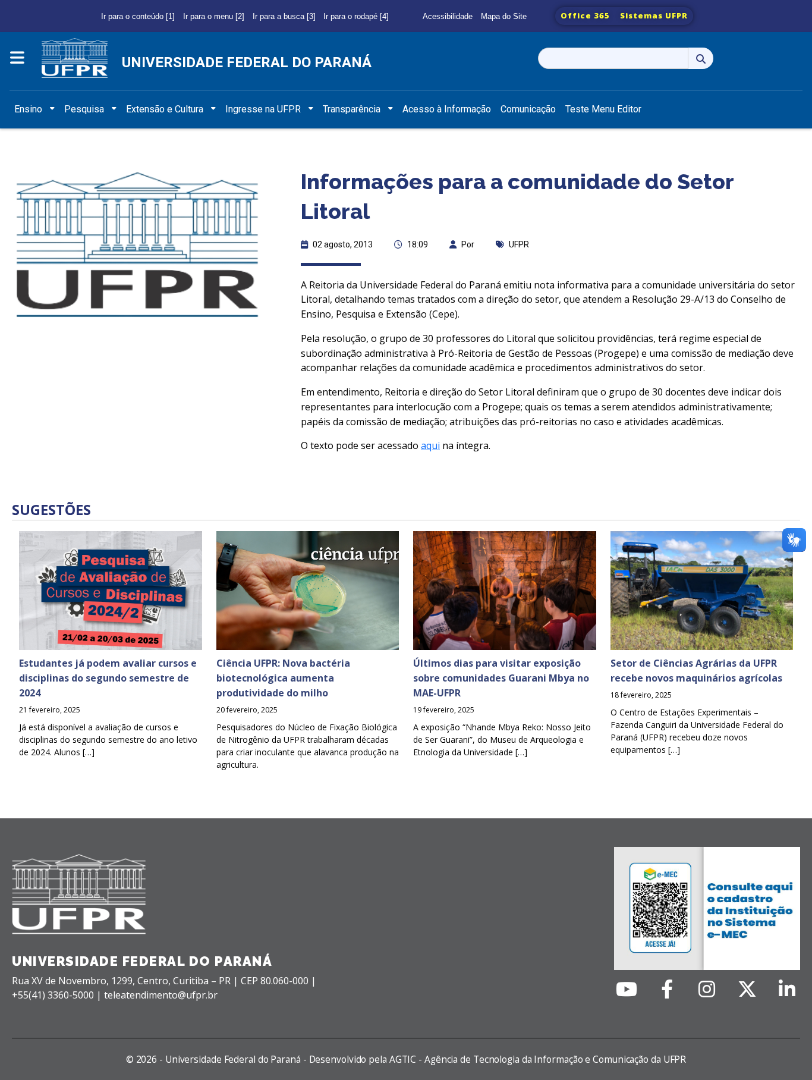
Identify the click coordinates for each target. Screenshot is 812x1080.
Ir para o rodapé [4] (356, 16)
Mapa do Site (504, 16)
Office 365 (585, 15)
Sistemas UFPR (654, 15)
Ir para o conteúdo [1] (138, 16)
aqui (430, 445)
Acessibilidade (448, 16)
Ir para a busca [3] (284, 16)
